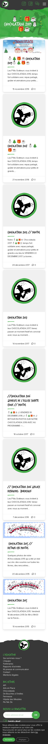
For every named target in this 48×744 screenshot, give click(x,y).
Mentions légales (10, 675)
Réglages (22, 740)
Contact (6, 672)
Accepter (8, 740)
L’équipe (7, 661)
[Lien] (5, 4)
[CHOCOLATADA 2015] (24, 604)
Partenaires (8, 663)
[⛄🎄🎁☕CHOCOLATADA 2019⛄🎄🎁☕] (24, 66)
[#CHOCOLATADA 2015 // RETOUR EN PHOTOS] (24, 549)
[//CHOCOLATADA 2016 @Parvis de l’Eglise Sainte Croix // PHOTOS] (24, 393)
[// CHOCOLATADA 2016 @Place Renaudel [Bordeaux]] (24, 479)
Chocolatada (9, 691)
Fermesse (7, 696)
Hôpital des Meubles (12, 699)
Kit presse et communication (16, 669)
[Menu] (44, 4)
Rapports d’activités (12, 666)
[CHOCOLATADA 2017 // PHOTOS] (24, 226)
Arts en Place (9, 688)
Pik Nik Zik (8, 702)
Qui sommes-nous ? (12, 658)
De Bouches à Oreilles (13, 693)
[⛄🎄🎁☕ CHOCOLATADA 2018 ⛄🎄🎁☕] (24, 138)
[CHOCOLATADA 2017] (24, 308)
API (4, 685)
